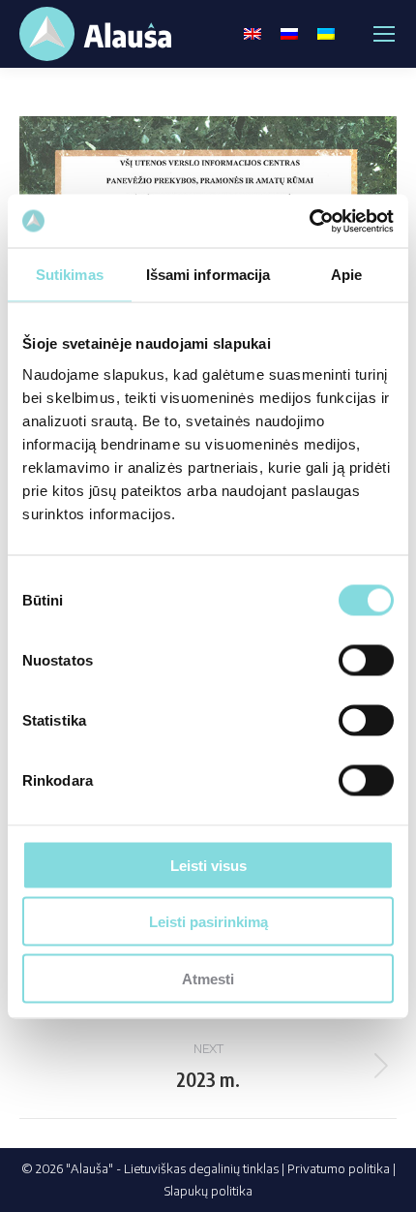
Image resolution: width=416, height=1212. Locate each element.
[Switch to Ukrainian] (326, 34)
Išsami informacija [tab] (208, 274)
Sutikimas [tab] (70, 274)
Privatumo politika (338, 1168)
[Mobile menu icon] (384, 34)
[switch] (366, 659)
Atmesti (208, 978)
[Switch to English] (252, 34)
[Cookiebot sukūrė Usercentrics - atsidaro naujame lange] (309, 220)
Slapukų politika (208, 1190)
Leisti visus (208, 864)
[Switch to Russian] (289, 34)
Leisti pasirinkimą (208, 922)
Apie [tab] (346, 274)
